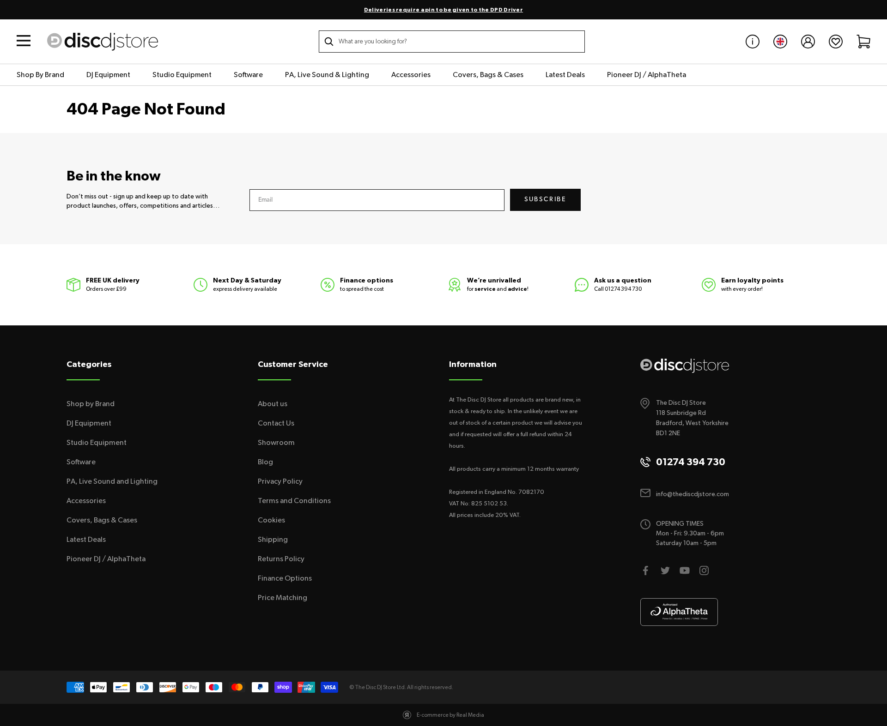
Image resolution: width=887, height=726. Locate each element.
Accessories (411, 74)
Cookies (271, 520)
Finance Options (285, 578)
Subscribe (545, 199)
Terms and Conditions (294, 500)
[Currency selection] (780, 41)
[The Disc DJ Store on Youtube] (684, 570)
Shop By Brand (40, 74)
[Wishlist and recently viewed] (836, 41)
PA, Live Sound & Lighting (327, 74)
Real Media (470, 715)
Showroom (276, 442)
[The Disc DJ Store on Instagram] (704, 570)
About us (272, 404)
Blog (265, 462)
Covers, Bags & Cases (488, 74)
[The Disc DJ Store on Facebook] (645, 570)
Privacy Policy (280, 481)
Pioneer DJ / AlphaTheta (646, 74)
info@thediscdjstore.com (692, 494)
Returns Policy (281, 559)
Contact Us (276, 423)
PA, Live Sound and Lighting (112, 481)
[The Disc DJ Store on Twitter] (665, 570)
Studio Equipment (182, 74)
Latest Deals (565, 74)
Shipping (273, 539)
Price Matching (282, 597)
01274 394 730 (623, 289)
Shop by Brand (91, 404)
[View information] (752, 41)
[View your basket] (863, 41)
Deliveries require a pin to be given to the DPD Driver (443, 9)
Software (248, 74)
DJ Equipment (108, 74)
